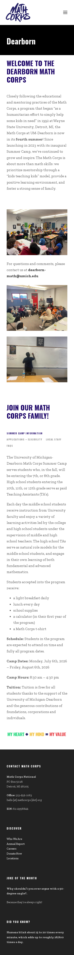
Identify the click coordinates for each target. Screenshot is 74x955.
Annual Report (16, 844)
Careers (12, 848)
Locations (13, 858)
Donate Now (14, 853)
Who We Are (14, 839)
